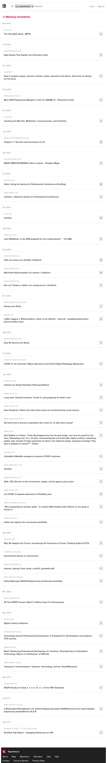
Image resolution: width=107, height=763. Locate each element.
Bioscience (24, 756)
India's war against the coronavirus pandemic (25, 522)
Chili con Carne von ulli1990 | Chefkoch (23, 260)
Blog (14, 756)
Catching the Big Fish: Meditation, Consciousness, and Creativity (35, 120)
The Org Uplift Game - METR (17, 33)
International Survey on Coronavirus (21, 555)
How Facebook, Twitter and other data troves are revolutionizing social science (41, 410)
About (5, 756)
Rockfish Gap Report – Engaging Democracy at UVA (28, 732)
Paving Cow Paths (12, 306)
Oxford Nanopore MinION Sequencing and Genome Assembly (33, 581)
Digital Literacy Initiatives (16, 623)
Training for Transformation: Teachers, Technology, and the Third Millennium (40, 666)
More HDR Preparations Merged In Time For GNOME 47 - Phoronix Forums (39, 99)
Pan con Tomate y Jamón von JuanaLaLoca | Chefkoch (30, 285)
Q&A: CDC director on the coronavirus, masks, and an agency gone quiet (39, 481)
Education (38, 756)
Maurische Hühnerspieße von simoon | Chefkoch (27, 272)
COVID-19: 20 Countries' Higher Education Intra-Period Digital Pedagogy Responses (44, 363)
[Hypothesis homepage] (6, 6)
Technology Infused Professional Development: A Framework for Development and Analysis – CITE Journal (48, 637)
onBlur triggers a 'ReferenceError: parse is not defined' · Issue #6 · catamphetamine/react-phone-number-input (46, 320)
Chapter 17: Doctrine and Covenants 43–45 (24, 142)
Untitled (7, 217)
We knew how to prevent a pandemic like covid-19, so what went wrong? (38, 422)
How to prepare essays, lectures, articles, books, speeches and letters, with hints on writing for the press (47, 77)
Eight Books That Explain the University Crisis (26, 55)
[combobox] (56, 6)
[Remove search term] (32, 6)
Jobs (49, 756)
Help (57, 756)
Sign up (101, 6)
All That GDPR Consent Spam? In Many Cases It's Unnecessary (34, 602)
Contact (6, 760)
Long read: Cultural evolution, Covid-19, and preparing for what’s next (37, 397)
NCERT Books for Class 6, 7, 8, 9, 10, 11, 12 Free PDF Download (34, 687)
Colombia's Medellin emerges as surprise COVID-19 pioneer (32, 456)
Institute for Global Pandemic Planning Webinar (26, 384)
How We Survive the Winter (17, 342)
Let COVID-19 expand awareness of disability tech (28, 494)
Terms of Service (21, 760)
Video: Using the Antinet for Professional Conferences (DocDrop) (35, 184)
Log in (92, 6)
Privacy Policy (39, 760)
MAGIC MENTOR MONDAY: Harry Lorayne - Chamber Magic (32, 163)
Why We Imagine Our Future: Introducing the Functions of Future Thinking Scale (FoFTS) (46, 543)
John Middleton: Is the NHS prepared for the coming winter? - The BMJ (38, 238)
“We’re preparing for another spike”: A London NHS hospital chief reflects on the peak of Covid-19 (46, 508)
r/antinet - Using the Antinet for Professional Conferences (31, 196)
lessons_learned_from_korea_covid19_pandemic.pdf (29, 568)
